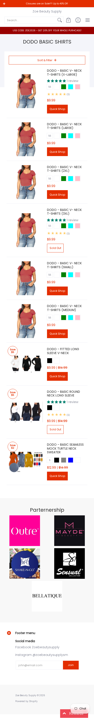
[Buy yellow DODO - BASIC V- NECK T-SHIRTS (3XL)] (26, 230)
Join (71, 665)
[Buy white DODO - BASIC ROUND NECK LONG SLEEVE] (26, 412)
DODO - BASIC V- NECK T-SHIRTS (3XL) (64, 212)
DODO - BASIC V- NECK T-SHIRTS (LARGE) (64, 126)
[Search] (59, 20)
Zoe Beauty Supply (47, 11)
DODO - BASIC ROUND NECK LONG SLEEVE (63, 393)
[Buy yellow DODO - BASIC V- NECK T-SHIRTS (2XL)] (26, 182)
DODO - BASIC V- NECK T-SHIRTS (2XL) (64, 169)
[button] (68, 20)
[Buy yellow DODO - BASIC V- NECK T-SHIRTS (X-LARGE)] (26, 91)
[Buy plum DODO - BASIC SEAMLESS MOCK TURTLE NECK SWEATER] (26, 462)
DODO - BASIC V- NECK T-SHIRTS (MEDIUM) (64, 308)
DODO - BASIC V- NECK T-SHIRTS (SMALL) (64, 265)
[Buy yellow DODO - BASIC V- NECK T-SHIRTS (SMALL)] (26, 278)
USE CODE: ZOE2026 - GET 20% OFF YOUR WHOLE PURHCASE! (47, 30)
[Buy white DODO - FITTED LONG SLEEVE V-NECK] (26, 364)
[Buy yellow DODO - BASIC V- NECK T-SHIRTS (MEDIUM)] (26, 321)
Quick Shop (57, 109)
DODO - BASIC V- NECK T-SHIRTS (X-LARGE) (64, 72)
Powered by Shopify (26, 701)
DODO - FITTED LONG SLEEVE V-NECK (63, 351)
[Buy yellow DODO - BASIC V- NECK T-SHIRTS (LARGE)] (26, 139)
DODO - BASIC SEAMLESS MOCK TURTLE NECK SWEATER (65, 448)
